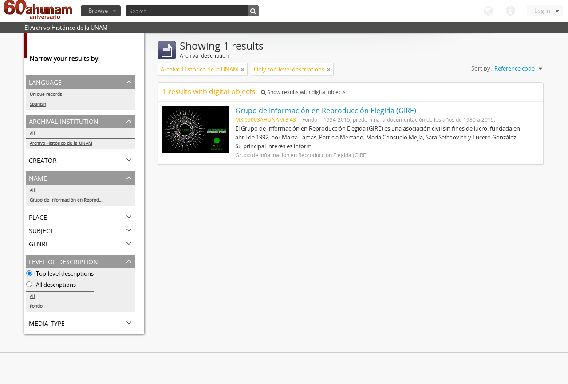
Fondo (36, 306)
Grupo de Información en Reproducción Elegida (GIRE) (82, 200)
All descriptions (55, 285)
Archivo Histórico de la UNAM (61, 143)
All (32, 133)
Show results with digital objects (306, 92)
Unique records (46, 94)
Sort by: (481, 68)
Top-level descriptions (64, 273)
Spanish (38, 104)
